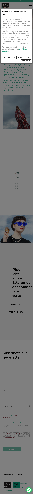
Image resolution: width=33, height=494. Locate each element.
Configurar (26, 61)
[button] (29, 490)
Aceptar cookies (10, 57)
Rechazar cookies (24, 57)
